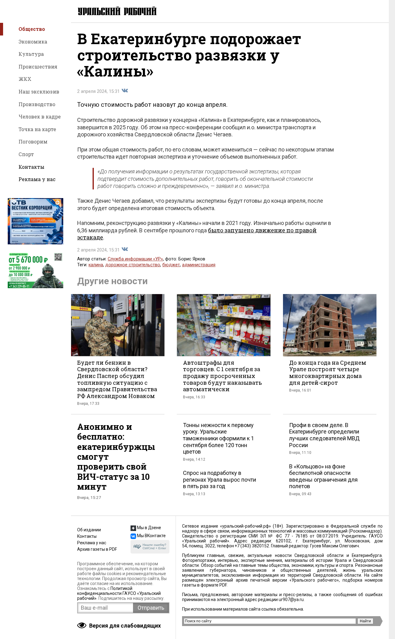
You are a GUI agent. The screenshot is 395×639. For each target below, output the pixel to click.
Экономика (33, 41)
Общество (32, 29)
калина (96, 265)
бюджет (171, 265)
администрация (198, 265)
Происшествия (38, 66)
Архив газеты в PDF (97, 549)
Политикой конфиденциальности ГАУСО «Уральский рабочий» (119, 593)
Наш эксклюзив (39, 91)
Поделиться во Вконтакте (124, 90)
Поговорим (33, 141)
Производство (37, 104)
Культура (31, 54)
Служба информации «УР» (135, 259)
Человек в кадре (40, 116)
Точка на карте (37, 129)
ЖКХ (25, 79)
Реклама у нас (37, 179)
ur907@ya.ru (291, 599)
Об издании (89, 529)
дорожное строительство (132, 265)
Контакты (31, 167)
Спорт (26, 154)
